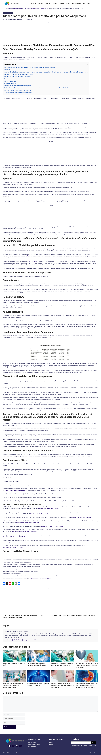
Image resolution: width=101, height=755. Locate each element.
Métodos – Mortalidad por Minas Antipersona (17, 76)
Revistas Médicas (17, 8)
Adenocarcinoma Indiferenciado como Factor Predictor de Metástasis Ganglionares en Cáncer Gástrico (86, 685)
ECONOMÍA (47, 3)
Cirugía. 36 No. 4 (45, 8)
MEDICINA (33, 3)
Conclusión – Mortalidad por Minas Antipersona (18, 92)
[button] (93, 3)
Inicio (4, 8)
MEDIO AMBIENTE (76, 3)
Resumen (7, 70)
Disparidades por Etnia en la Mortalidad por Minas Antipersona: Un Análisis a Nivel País (29, 67)
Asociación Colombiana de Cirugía (20, 19)
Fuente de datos (9, 79)
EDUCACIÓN (55, 3)
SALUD (62, 3)
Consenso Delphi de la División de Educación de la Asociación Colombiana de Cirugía (13, 685)
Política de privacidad (93, 752)
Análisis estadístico (10, 83)
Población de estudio (10, 81)
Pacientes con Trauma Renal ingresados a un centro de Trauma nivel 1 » (75, 615)
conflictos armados (33, 261)
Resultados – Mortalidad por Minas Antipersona (18, 85)
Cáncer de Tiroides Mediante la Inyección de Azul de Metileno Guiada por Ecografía (62, 685)
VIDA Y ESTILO (86, 3)
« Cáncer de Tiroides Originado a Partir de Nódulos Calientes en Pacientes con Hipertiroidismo (23, 616)
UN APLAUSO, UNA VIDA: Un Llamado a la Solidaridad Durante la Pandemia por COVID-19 (86, 665)
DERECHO (40, 3)
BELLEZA (68, 3)
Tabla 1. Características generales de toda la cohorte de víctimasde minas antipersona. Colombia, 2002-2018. (36, 88)
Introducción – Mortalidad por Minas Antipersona (18, 74)
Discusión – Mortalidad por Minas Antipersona (17, 90)
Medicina (9, 8)
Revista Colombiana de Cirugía (31, 8)
